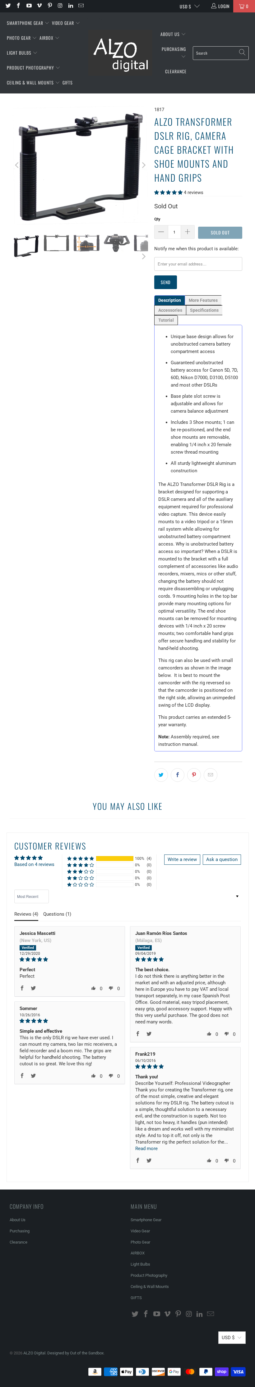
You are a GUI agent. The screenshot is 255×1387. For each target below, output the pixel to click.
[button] (168, 192)
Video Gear (63, 23)
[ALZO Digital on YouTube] (29, 6)
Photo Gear (19, 37)
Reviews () (26, 914)
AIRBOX (47, 37)
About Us (170, 34)
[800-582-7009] (100, 6)
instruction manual (177, 744)
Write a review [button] (182, 859)
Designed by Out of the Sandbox (75, 1353)
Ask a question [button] (222, 859)
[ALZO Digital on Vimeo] (39, 6)
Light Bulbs (20, 52)
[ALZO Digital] (120, 53)
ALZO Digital (34, 1353)
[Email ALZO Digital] (81, 6)
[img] (70, 959)
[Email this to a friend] (210, 775)
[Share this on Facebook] (177, 775)
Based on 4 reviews (34, 864)
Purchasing (174, 49)
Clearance (176, 71)
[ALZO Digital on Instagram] (60, 6)
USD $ (185, 6)
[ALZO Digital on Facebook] (18, 6)
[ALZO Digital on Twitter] (8, 6)
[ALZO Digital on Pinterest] (49, 6)
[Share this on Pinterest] (194, 775)
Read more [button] (146, 1148)
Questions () (57, 914)
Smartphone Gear (25, 23)
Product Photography (31, 67)
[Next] (143, 165)
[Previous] (17, 165)
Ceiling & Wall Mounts (31, 82)
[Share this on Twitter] (161, 775)
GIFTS (68, 82)
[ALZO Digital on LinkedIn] (70, 6)
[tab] (169, 300)
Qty (157, 219)
